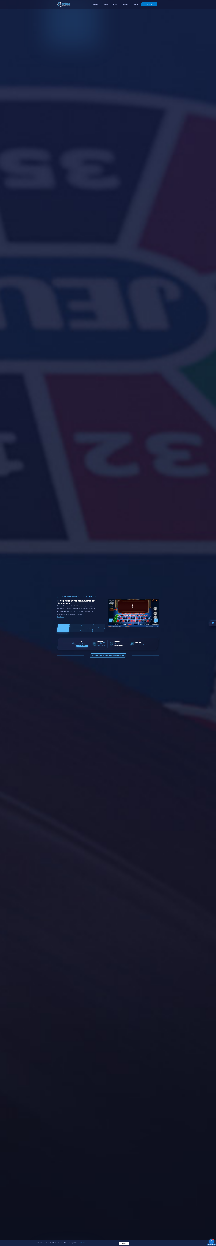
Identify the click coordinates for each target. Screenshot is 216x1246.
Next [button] (156, 620)
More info (82, 1243)
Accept (124, 1243)
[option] (133, 620)
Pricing (115, 4)
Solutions (95, 4)
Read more (60, 617)
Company (125, 4)
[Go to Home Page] (63, 4)
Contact (136, 4)
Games (106, 4)
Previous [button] (111, 620)
